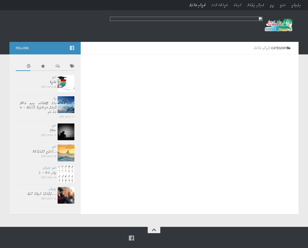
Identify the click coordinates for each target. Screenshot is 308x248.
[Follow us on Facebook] (71, 47)
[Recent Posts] (23, 66)
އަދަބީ (283, 5)
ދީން (54, 98)
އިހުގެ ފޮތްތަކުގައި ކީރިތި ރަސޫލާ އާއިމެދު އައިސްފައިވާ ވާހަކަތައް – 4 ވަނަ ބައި (38, 108)
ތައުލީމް (52, 82)
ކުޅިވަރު (237, 5)
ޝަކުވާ (53, 130)
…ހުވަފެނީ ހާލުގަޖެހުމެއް (44, 151)
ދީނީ (272, 5)
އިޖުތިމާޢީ (296, 5)
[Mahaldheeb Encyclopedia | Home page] (278, 25)
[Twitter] (58, 48)
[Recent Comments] (52, 66)
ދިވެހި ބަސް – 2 (47, 172)
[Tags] (67, 66)
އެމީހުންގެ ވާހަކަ (219, 5)
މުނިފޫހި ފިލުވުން (255, 5)
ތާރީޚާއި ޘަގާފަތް (197, 5)
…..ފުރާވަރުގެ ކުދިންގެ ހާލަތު (41, 194)
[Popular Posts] (37, 66)
